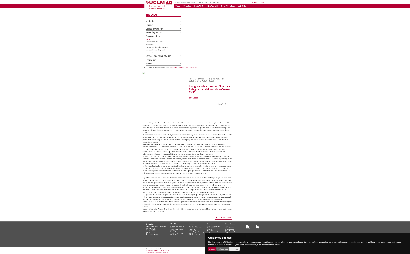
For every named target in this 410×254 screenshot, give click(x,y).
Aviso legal (149, 250)
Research (209, 229)
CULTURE (242, 5)
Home (144, 67)
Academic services (194, 234)
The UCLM (151, 14)
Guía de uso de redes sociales (157, 47)
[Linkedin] (230, 104)
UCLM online (192, 229)
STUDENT (203, 2)
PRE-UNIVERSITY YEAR (185, 2)
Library (227, 226)
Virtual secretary (230, 229)
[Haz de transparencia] (248, 227)
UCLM (177, 5)
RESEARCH (199, 5)
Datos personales (164, 250)
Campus (149, 25)
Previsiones (150, 44)
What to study (193, 226)
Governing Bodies (154, 32)
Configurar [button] (234, 249)
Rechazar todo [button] (222, 249)
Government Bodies (176, 229)
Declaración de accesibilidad (154, 252)
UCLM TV (149, 52)
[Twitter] (222, 104)
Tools (262, 2)
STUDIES (187, 5)
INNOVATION (212, 5)
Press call (173, 232)
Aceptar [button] (212, 249)
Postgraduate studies (213, 232)
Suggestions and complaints (230, 232)
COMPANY (214, 2)
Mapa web (166, 252)
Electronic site (229, 230)
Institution (150, 21)
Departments (211, 228)
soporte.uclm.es (153, 234)
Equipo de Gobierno (154, 28)
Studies (191, 224)
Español (254, 2)
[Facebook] (225, 104)
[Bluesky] (227, 104)
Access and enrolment (195, 228)
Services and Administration (158, 55)
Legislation (151, 60)
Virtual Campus (229, 228)
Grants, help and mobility (196, 232)
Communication (153, 36)
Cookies (155, 250)
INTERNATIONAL (228, 5)
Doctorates (210, 230)
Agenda (149, 63)
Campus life (192, 230)
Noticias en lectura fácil (154, 42)
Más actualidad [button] (225, 217)
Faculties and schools (213, 226)
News (168, 67)
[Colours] (258, 227)
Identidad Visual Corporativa (156, 50)
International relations (177, 226)
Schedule (191, 233)
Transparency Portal (176, 233)
